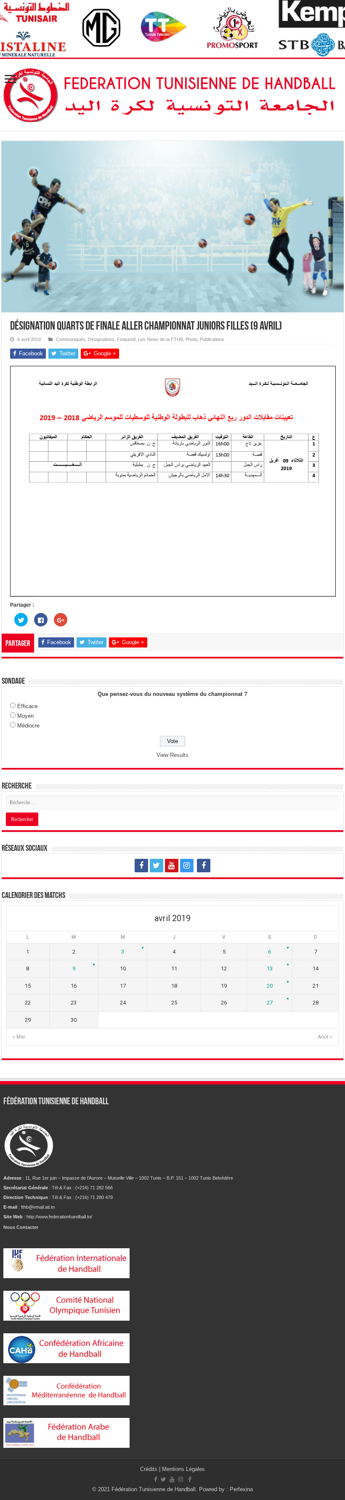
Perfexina (241, 1489)
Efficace (27, 706)
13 (270, 968)
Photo (191, 339)
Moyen (25, 716)
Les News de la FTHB (160, 339)
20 (270, 986)
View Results (172, 755)
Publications (212, 339)
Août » (325, 1037)
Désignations (101, 339)
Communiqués (70, 339)
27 (270, 1002)
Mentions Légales (183, 1469)
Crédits (149, 1469)
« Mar (19, 1037)
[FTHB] (172, 93)
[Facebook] (141, 865)
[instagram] (187, 865)
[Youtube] (171, 865)
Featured (126, 339)
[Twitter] (156, 865)
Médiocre (28, 725)
